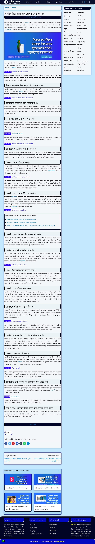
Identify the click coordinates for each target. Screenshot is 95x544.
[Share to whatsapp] (24, 443)
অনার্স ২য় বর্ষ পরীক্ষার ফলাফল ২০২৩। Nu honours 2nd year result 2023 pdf (31, 226)
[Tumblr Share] (20, 443)
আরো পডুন (33, 424)
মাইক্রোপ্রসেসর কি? (16, 368)
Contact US (33, 528)
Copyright (33, 531)
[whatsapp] (82, 2)
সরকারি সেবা (52, 531)
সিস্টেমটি (23, 261)
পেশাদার (14, 68)
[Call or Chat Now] (3, 541)
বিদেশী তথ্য (52, 528)
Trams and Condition (36, 534)
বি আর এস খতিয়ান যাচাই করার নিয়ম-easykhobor (22, 223)
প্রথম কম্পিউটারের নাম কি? (19, 265)
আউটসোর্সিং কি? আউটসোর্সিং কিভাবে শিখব (46, 488)
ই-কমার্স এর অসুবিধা (17, 133)
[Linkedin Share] (17, 443)
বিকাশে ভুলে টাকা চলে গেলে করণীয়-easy (17, 488)
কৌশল (27, 23)
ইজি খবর (74, 525)
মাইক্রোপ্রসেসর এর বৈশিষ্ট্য (19, 210)
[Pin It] (13, 443)
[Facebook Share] (5, 443)
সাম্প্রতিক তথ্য (52, 525)
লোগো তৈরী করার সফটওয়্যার (19, 321)
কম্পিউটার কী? (15, 397)
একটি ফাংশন (51, 171)
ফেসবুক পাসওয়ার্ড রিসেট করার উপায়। (22, 98)
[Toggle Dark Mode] (86, 2)
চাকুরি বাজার (52, 534)
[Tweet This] (9, 443)
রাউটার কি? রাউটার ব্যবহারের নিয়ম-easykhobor (21, 219)
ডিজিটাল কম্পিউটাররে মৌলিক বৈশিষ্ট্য (22, 144)
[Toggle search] (89, 2)
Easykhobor (61, 541)
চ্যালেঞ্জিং (21, 91)
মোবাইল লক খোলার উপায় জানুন (32, 17)
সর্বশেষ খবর (8, 433)
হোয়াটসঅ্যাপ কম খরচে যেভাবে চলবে (21, 177)
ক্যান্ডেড (20, 362)
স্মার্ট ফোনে (14, 197)
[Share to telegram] (28, 443)
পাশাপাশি (53, 390)
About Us (33, 525)
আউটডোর (14, 206)
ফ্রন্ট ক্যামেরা (7, 30)
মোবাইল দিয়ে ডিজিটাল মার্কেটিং (20, 72)
